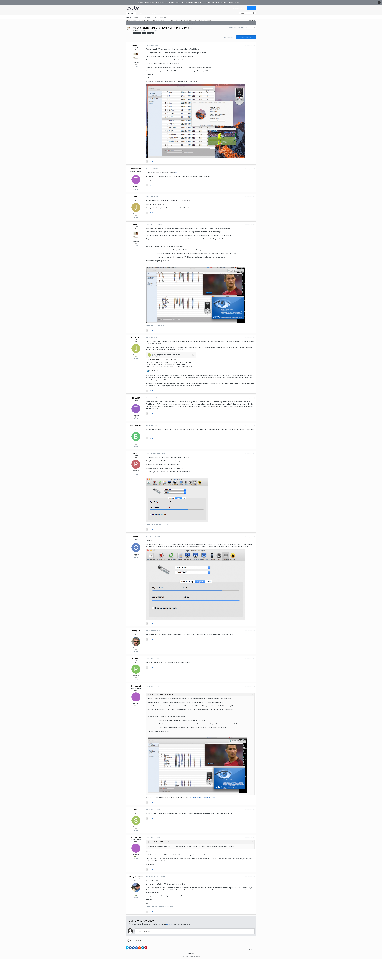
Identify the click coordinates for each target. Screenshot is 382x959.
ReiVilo (136, 453)
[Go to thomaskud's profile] (135, 179)
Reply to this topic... (144, 931)
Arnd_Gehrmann (136, 876)
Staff (154, 17)
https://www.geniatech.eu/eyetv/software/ (201, 797)
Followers (247, 27)
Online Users (163, 17)
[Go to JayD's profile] (135, 207)
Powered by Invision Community (191, 956)
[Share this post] (254, 45)
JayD (136, 196)
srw (135, 809)
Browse (130, 13)
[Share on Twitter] (127, 947)
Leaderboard (153, 13)
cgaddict (137, 30)
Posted (152, 45)
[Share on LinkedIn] (142, 947)
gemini (136, 537)
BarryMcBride (136, 425)
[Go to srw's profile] (135, 820)
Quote (151, 161)
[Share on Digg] (133, 947)
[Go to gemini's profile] (135, 547)
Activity (141, 13)
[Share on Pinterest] (145, 947)
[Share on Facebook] (130, 947)
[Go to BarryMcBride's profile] (135, 436)
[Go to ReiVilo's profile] (135, 464)
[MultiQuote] (147, 161)
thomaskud (136, 169)
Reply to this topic (246, 37)
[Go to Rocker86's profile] (135, 669)
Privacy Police (191, 23)
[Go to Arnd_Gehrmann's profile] (135, 887)
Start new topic (228, 37)
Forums (128, 17)
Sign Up (251, 8)
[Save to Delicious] (136, 947)
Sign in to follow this (237, 27)
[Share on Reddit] (139, 947)
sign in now (169, 924)
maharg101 (136, 630)
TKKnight (136, 398)
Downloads (146, 17)
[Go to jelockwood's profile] (135, 348)
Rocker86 (136, 658)
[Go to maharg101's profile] (135, 641)
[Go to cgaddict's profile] (128, 29)
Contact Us (191, 954)
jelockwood (136, 337)
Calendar (137, 17)
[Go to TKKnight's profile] (135, 408)
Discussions (155, 30)
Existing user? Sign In (238, 8)
